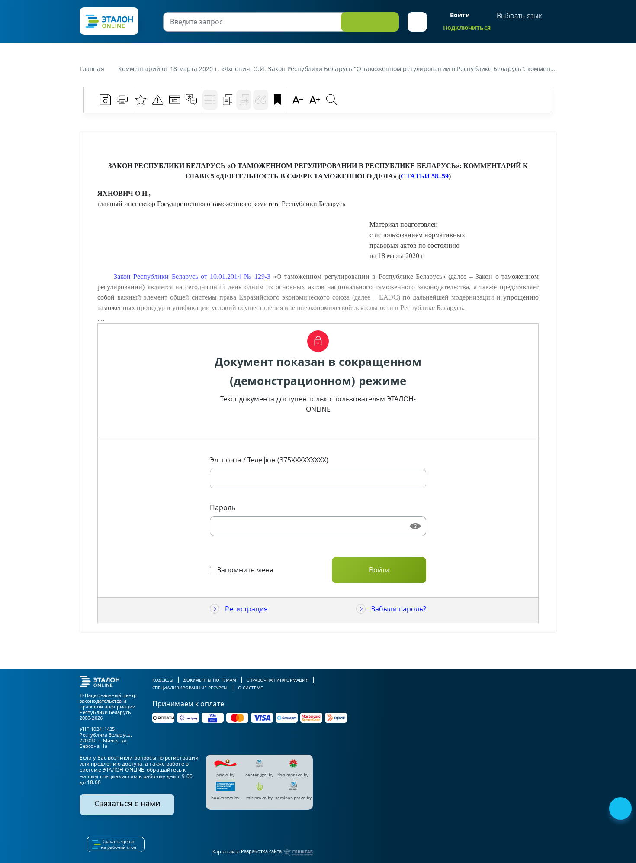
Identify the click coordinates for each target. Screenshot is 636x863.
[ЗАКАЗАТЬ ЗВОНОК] (621, 809)
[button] (417, 22)
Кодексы (162, 680)
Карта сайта (226, 851)
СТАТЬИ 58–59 (425, 176)
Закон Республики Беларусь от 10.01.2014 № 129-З (192, 276)
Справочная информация (277, 680)
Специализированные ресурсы (190, 688)
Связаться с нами (127, 803)
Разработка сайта (262, 851)
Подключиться (467, 27)
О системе (250, 688)
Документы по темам (210, 680)
